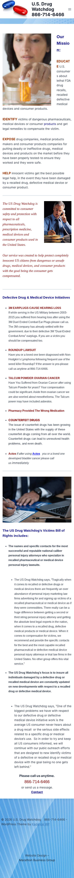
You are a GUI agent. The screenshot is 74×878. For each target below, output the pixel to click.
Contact (37, 792)
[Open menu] (70, 9)
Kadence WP (41, 824)
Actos (36, 453)
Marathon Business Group (37, 860)
